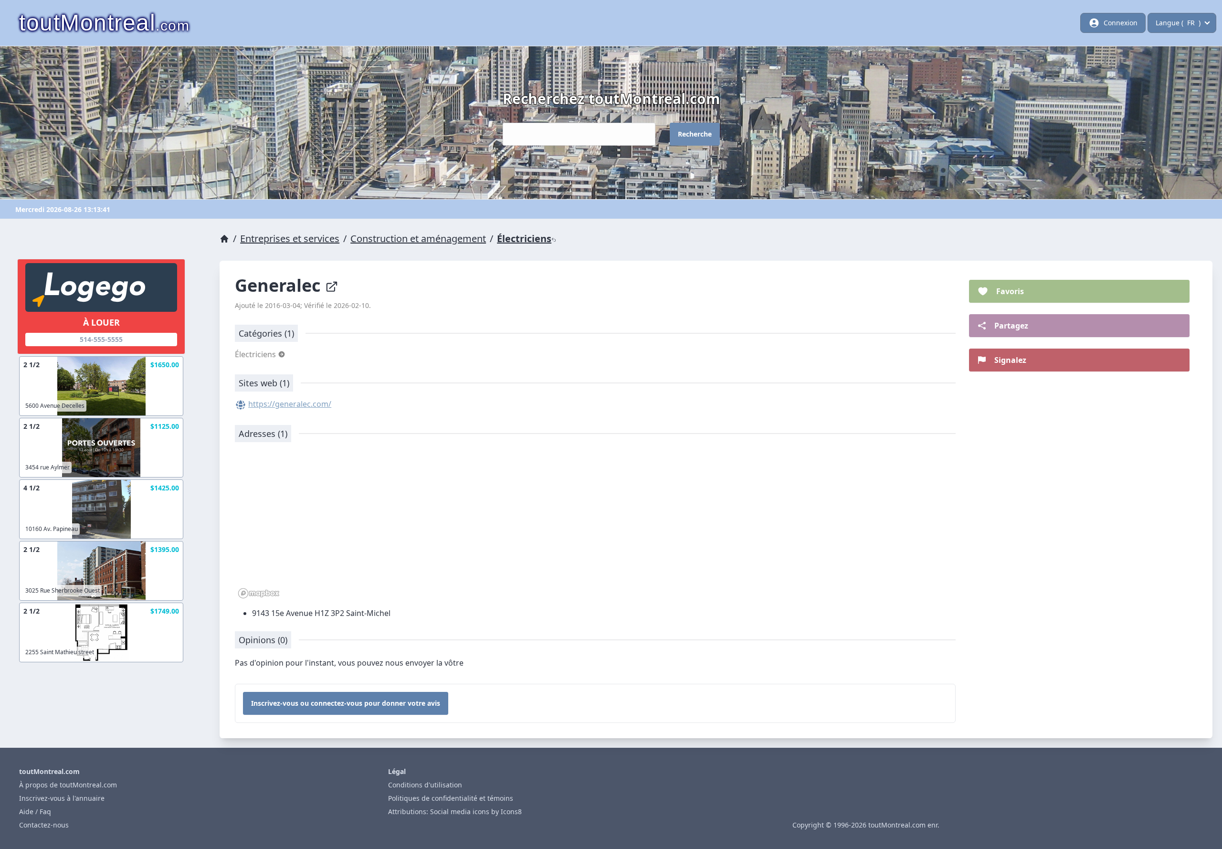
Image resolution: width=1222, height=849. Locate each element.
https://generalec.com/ (289, 404)
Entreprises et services (289, 238)
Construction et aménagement (418, 238)
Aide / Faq (35, 811)
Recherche (695, 133)
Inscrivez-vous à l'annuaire (62, 798)
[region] (595, 525)
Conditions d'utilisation (425, 784)
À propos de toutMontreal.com (68, 784)
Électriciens (524, 238)
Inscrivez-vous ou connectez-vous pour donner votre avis (345, 703)
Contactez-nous (44, 824)
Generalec (280, 285)
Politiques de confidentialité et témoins (450, 798)
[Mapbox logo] (259, 593)
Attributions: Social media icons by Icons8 (455, 811)
